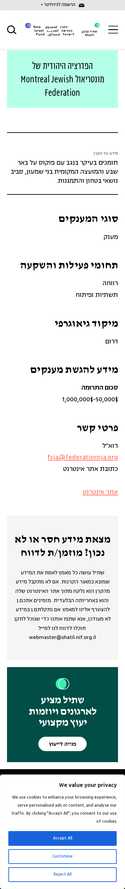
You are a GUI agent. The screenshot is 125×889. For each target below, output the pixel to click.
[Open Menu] (113, 29)
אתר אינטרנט (100, 492)
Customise (62, 856)
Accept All (62, 838)
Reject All (63, 874)
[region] (62, 832)
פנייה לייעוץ (62, 744)
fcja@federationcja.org (83, 458)
